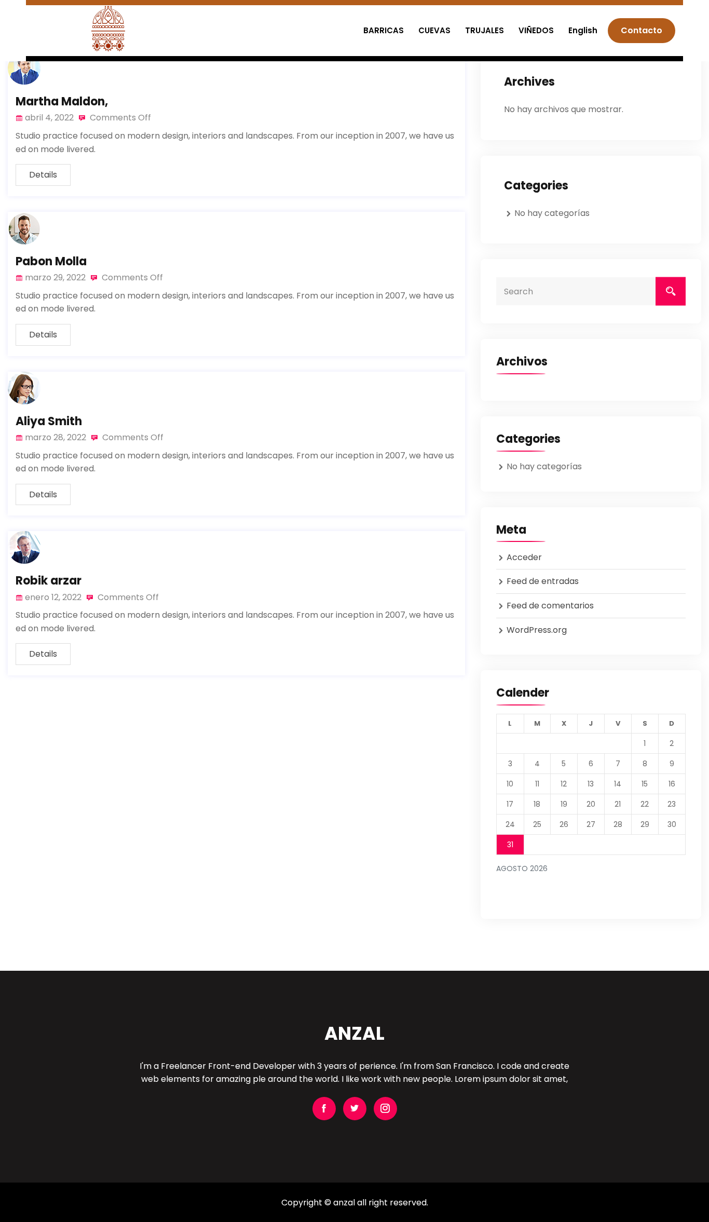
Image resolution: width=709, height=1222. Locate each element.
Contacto (641, 30)
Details (43, 175)
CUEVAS (434, 30)
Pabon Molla (51, 261)
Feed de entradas (543, 581)
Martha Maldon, (62, 101)
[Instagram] (385, 1109)
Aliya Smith (49, 421)
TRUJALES (484, 30)
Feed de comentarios (550, 606)
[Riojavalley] (108, 28)
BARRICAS (383, 30)
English (582, 30)
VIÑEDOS (536, 30)
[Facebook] (324, 1109)
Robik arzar (48, 581)
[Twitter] (354, 1109)
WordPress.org (537, 630)
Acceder (524, 557)
